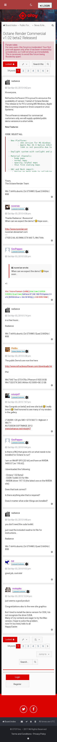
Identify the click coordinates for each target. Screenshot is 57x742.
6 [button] (43, 70)
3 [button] (28, 70)
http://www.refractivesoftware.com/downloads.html (29, 366)
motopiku (16, 588)
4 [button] (33, 70)
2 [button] (23, 70)
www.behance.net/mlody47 (18, 428)
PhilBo (14, 348)
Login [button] (17, 677)
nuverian (15, 206)
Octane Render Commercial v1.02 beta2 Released (24, 35)
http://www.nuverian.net (16, 229)
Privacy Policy (39, 734)
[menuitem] (31, 5)
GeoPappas (16, 249)
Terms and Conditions (21, 734)
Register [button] (17, 684)
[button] (48, 70)
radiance (15, 81)
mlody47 (15, 394)
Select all (16, 134)
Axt (12, 561)
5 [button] (38, 70)
